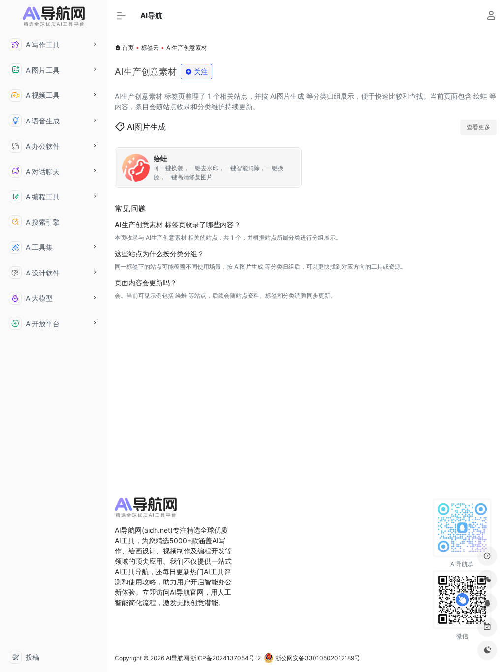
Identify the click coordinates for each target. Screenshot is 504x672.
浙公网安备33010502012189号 (317, 658)
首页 (128, 47)
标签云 (150, 47)
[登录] (491, 16)
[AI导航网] (146, 510)
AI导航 (151, 15)
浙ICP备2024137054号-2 (225, 658)
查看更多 (478, 127)
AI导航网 (177, 658)
